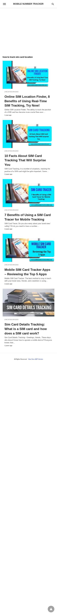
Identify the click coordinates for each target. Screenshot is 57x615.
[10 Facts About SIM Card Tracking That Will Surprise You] (28, 134)
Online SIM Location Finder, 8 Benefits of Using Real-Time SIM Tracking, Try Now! (27, 101)
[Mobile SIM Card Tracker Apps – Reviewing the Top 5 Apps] (28, 248)
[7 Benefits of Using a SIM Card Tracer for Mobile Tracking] (28, 193)
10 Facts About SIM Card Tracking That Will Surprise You (25, 160)
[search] (52, 4)
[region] (28, 30)
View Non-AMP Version (35, 359)
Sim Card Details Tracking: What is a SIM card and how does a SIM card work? (26, 329)
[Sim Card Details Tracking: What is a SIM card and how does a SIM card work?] (28, 303)
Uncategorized (12, 91)
